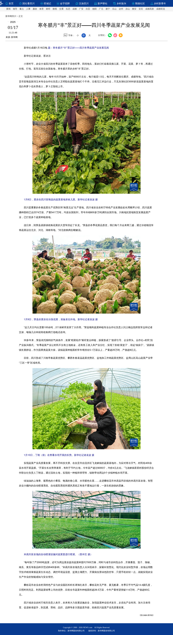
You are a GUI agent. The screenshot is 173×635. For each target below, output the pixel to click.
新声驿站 (102, 3)
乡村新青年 (160, 3)
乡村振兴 (121, 3)
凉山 (127, 9)
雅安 (134, 9)
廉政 (35, 9)
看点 (21, 9)
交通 (61, 9)
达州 (121, 9)
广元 (101, 9)
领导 (15, 9)
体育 (41, 9)
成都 (74, 9)
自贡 (88, 9)
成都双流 (160, 9)
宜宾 (141, 9)
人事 (28, 9)
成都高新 (149, 9)
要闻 (8, 9)
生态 (68, 9)
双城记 (47, 3)
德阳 (94, 9)
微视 (55, 9)
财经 (48, 9)
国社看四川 (28, 3)
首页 (11, 3)
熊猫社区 (140, 3)
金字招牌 (65, 3)
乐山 (114, 9)
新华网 (14, 37)
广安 (81, 9)
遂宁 (108, 9)
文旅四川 (84, 3)
